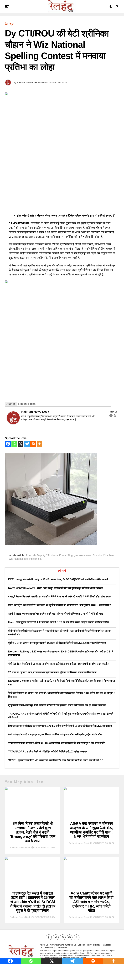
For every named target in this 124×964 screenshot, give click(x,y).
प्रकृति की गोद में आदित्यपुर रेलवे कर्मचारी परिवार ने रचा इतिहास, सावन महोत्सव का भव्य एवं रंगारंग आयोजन (57, 705)
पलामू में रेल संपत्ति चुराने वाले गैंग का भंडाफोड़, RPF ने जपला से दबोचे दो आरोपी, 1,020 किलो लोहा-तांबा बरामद (59, 596)
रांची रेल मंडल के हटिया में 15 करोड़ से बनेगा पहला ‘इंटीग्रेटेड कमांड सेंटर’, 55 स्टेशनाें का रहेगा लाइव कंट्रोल (58, 663)
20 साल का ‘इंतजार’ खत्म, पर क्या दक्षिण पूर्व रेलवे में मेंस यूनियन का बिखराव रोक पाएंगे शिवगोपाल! (52, 672)
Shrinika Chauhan (103, 555)
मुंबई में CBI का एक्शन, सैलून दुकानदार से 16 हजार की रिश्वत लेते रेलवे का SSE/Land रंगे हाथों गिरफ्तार (57, 643)
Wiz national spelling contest (25, 559)
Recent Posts (27, 403)
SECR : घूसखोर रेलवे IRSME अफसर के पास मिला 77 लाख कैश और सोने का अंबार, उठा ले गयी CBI (56, 760)
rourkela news (83, 555)
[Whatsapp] (14, 444)
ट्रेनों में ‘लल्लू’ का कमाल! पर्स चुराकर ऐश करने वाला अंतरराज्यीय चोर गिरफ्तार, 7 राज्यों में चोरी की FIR (55, 613)
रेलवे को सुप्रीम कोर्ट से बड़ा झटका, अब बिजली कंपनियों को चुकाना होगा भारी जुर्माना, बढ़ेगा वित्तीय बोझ (55, 734)
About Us (44, 945)
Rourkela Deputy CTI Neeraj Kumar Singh (50, 555)
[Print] (33, 444)
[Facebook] (111, 415)
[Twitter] (115, 415)
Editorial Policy (85, 945)
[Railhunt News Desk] (13, 423)
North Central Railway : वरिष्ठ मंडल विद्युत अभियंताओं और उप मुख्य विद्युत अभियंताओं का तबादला (55, 588)
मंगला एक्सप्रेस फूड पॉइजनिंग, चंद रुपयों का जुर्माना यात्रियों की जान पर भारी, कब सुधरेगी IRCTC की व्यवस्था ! (59, 605)
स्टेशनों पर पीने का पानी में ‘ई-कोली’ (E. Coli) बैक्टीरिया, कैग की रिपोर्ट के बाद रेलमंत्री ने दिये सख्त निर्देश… (58, 743)
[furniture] (51, 543)
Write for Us (70, 945)
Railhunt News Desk (27, 82)
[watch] (62, 282)
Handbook (106, 945)
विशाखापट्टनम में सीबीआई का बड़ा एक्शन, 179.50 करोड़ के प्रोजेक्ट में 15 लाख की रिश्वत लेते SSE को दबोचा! (60, 726)
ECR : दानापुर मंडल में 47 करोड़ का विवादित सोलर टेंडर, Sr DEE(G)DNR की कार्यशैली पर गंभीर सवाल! (58, 579)
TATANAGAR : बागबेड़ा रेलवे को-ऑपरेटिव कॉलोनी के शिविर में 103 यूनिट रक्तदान (47, 751)
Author (10, 403)
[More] (39, 444)
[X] (20, 444)
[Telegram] (27, 444)
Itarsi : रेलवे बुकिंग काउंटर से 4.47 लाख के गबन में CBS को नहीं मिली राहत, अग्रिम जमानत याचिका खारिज (58, 622)
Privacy (96, 945)
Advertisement (57, 945)
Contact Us (62, 947)
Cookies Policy (48, 947)
